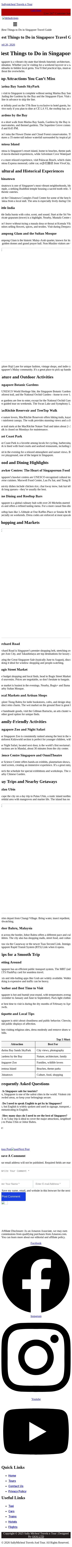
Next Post (24, 1149)
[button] (15, 24)
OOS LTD (38, 1536)
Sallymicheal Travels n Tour (16, 4)
